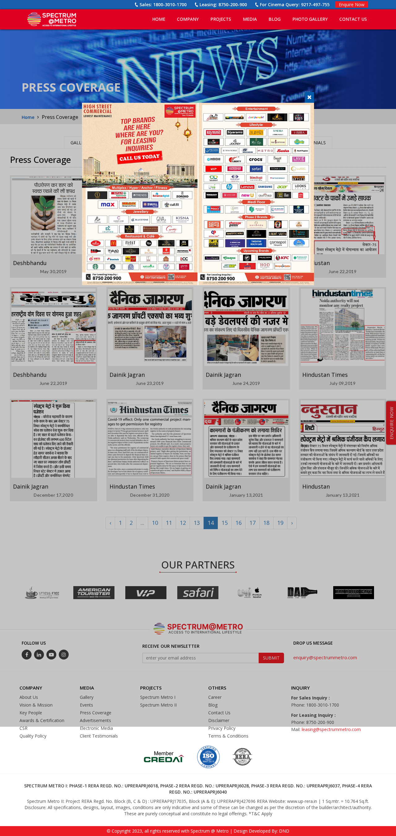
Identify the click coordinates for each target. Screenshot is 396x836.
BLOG (275, 19)
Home (158, 19)
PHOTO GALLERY (310, 19)
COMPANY (188, 19)
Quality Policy (32, 736)
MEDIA (250, 19)
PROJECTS (220, 19)
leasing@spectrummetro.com (331, 729)
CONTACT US (353, 19)
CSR (23, 728)
